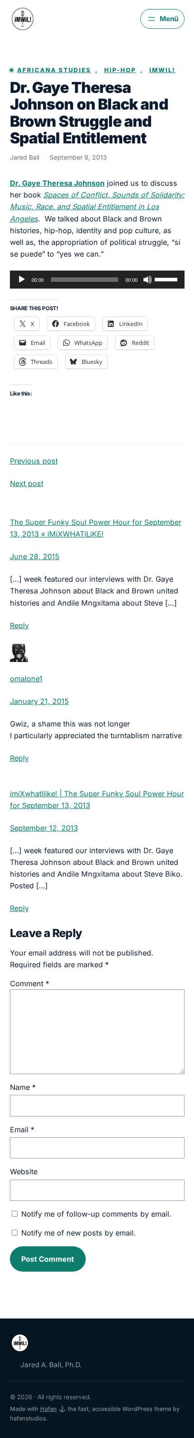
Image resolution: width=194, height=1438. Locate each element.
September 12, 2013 (44, 827)
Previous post (34, 460)
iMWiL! (162, 70)
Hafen (48, 1409)
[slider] (167, 279)
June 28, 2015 (35, 556)
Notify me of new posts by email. (78, 1232)
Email (22, 1129)
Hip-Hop (120, 70)
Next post (26, 483)
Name (23, 1087)
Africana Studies (54, 70)
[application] (97, 280)
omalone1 (26, 678)
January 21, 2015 (39, 701)
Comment (29, 983)
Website (23, 1171)
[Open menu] (162, 19)
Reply (19, 625)
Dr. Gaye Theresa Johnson (57, 183)
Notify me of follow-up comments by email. (96, 1213)
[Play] (21, 279)
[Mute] (147, 279)
